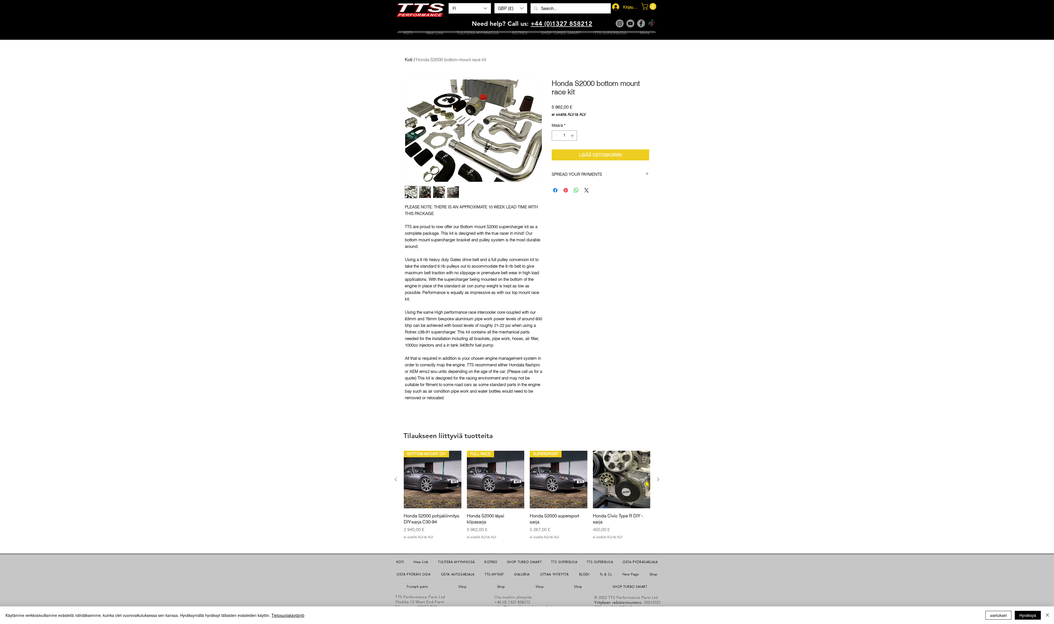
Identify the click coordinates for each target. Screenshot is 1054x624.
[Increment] (572, 135)
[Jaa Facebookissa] (555, 190)
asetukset (998, 615)
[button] (510, 8)
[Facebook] (641, 23)
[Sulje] (1047, 615)
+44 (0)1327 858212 (561, 23)
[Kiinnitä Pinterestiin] (565, 190)
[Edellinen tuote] (396, 479)
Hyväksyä (1027, 615)
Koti (409, 59)
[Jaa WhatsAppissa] (576, 190)
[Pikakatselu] (622, 479)
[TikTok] (652, 23)
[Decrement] (556, 135)
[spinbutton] (564, 135)
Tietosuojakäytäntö (287, 615)
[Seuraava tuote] (658, 479)
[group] (527, 495)
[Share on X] (586, 190)
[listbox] (510, 8)
